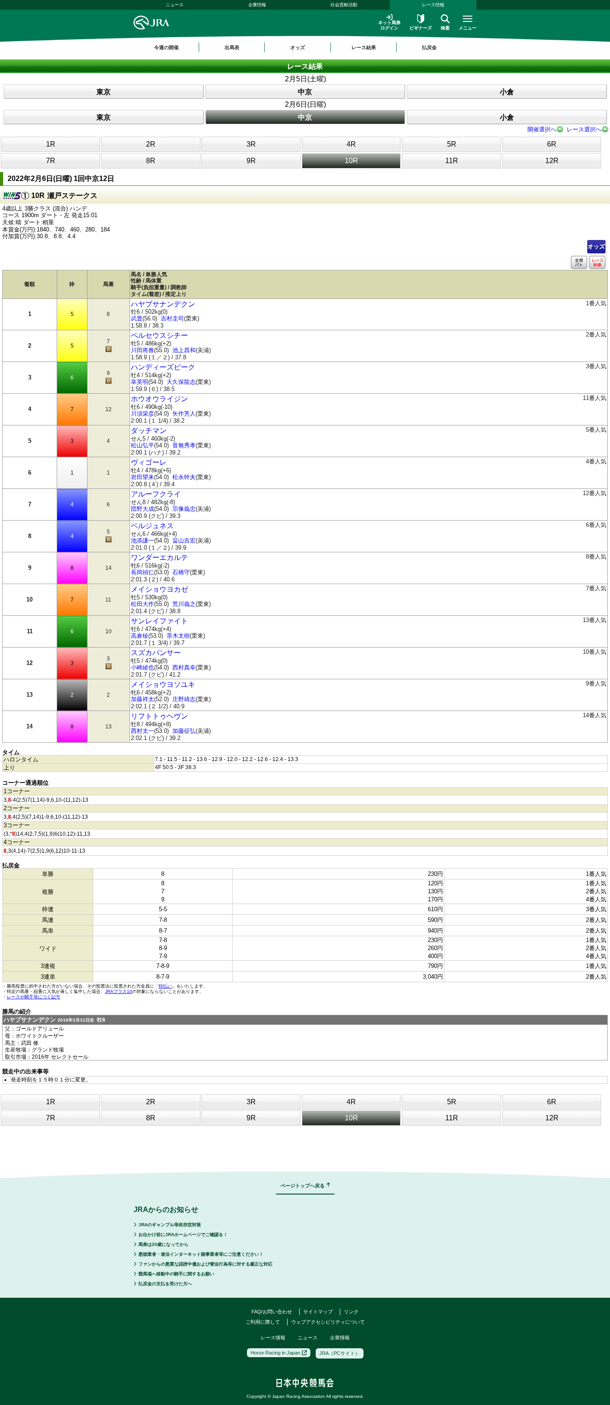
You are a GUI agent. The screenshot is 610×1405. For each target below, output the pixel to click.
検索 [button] (445, 27)
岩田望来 (142, 477)
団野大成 (142, 508)
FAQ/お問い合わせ (271, 1311)
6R (551, 144)
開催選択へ (541, 129)
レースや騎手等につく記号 (33, 996)
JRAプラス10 (118, 991)
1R (50, 144)
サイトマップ (318, 1311)
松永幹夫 (184, 477)
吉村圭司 (172, 318)
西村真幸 (184, 667)
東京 (103, 92)
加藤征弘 (184, 731)
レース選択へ (584, 129)
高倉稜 (139, 635)
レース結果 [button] (363, 47)
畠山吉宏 (184, 540)
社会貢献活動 (343, 4)
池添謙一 (142, 540)
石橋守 (181, 572)
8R (150, 160)
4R (351, 144)
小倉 (507, 92)
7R (50, 160)
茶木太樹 (178, 635)
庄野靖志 (184, 699)
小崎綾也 (142, 667)
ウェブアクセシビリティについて (328, 1322)
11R (451, 160)
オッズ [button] (297, 47)
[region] (305, 47)
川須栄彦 (142, 413)
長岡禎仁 (142, 572)
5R (451, 144)
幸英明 (139, 382)
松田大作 (142, 604)
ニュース (175, 4)
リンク (351, 1311)
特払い (165, 986)
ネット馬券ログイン (389, 25)
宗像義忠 (184, 508)
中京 (305, 92)
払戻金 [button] (429, 47)
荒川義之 (184, 604)
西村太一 (142, 731)
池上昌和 (184, 350)
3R (251, 144)
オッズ (596, 246)
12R (552, 160)
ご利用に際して (263, 1322)
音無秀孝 (184, 445)
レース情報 (433, 4)
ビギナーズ (420, 27)
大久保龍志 (181, 382)
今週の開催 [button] (166, 47)
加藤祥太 (142, 699)
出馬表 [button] (232, 47)
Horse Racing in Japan (275, 1352)
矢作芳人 (184, 413)
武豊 (136, 318)
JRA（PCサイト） (339, 1353)
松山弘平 (142, 445)
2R (150, 144)
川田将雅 (142, 350)
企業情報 (257, 4)
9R (251, 160)
